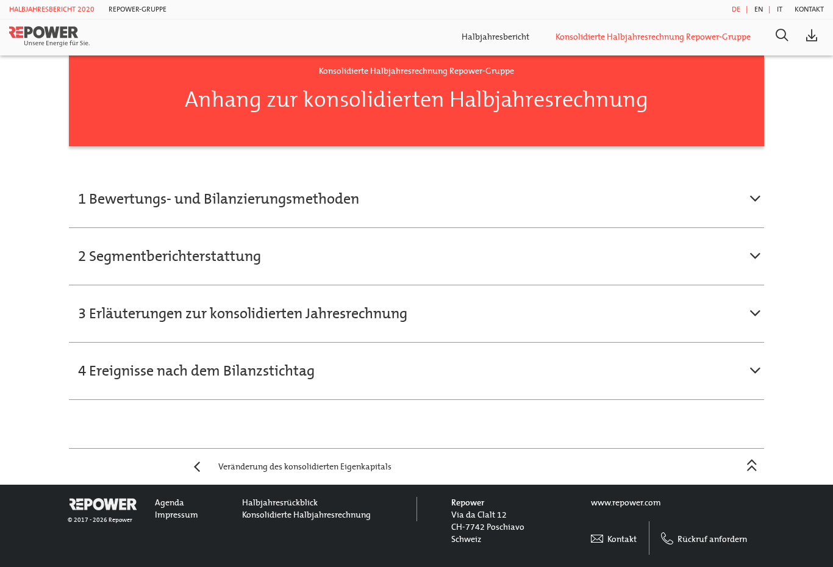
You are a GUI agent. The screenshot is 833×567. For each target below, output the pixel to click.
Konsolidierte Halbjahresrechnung (306, 515)
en (758, 9)
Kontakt (809, 9)
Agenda (169, 502)
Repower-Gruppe (137, 9)
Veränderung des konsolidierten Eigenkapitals (304, 466)
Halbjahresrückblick (280, 502)
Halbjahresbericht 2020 (52, 9)
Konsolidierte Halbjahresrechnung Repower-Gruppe (653, 37)
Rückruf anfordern (711, 539)
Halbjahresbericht (495, 37)
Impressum (176, 515)
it (779, 9)
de (736, 9)
